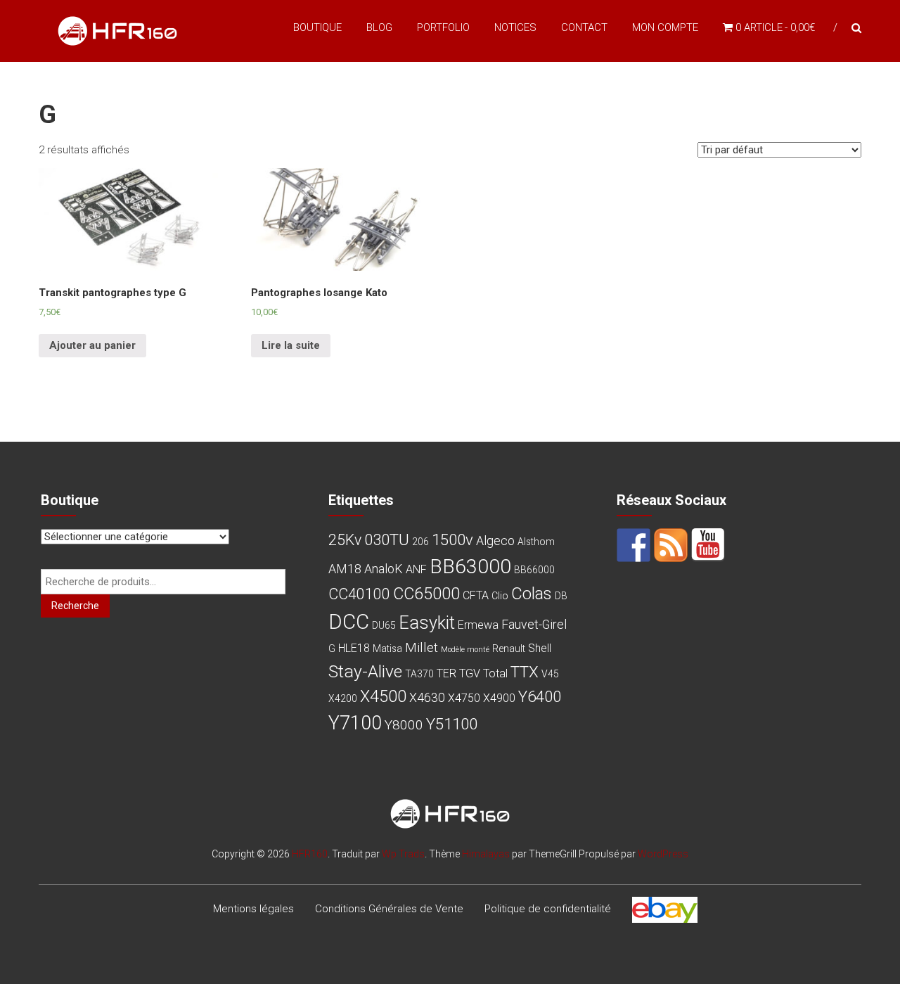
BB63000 (470, 566)
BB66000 (534, 569)
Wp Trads (403, 854)
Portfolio (443, 27)
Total (495, 673)
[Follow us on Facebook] (633, 545)
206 (420, 541)
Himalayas (486, 854)
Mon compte (665, 27)
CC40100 (359, 594)
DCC (348, 622)
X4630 (427, 697)
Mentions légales (253, 908)
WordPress (663, 854)
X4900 (499, 698)
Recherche (75, 605)
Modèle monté (465, 649)
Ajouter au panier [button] (92, 345)
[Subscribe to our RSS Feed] (671, 545)
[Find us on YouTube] (708, 545)
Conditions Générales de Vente (389, 908)
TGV (469, 673)
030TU (386, 539)
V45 (550, 673)
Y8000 (404, 725)
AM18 (344, 568)
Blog (379, 27)
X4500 (383, 696)
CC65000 (426, 593)
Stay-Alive (365, 671)
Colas (531, 593)
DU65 (384, 625)
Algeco (495, 540)
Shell (539, 648)
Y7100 (355, 723)
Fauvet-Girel (534, 624)
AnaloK (383, 568)
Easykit (427, 623)
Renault (508, 648)
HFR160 (310, 854)
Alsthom (536, 541)
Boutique (317, 27)
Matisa (387, 648)
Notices (515, 27)
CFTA (476, 595)
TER (446, 673)
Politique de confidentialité (547, 908)
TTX (524, 672)
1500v (452, 539)
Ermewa (478, 625)
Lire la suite (291, 345)
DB (561, 595)
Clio (499, 595)
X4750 (464, 698)
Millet (421, 647)
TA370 (419, 673)
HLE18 (354, 648)
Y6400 (539, 696)
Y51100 (451, 724)
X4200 (342, 698)
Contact (584, 27)
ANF (416, 569)
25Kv (344, 540)
